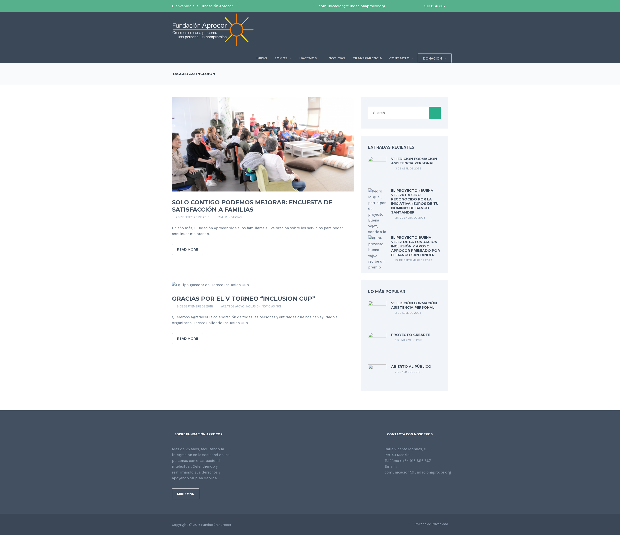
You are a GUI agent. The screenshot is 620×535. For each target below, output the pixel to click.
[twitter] (398, 6)
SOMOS (280, 58)
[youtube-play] (406, 6)
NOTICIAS (337, 58)
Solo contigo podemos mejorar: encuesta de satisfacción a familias (252, 206)
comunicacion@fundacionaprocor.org (351, 6)
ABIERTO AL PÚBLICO (411, 366)
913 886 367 (434, 6)
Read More (187, 249)
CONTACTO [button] (399, 58)
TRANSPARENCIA (367, 58)
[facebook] (391, 6)
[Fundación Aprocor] (213, 29)
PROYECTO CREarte (410, 335)
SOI (278, 306)
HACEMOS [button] (308, 58)
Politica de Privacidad (431, 524)
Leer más (185, 494)
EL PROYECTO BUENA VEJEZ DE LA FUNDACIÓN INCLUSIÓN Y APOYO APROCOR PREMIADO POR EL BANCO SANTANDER (415, 246)
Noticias (235, 217)
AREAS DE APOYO (232, 306)
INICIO (261, 58)
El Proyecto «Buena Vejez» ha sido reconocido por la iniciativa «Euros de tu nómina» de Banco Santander (415, 201)
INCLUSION (253, 306)
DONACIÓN (432, 58)
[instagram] (413, 6)
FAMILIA (222, 217)
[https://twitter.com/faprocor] (393, 485)
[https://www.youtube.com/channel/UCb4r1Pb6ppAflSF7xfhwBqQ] (409, 485)
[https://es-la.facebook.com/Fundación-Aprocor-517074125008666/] (386, 485)
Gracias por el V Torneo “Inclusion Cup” (243, 298)
